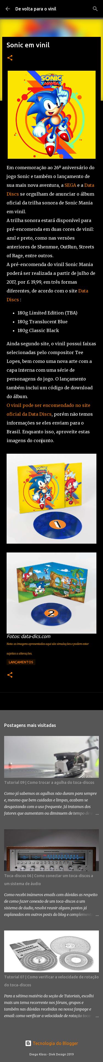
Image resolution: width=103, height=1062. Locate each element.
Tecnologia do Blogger (55, 1043)
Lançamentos (21, 662)
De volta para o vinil (35, 8)
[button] (10, 58)
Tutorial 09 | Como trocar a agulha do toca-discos (49, 782)
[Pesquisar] (95, 8)
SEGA (70, 185)
